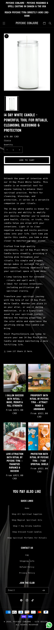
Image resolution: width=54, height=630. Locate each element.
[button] (4, 23)
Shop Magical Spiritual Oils (27, 520)
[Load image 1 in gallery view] (12, 103)
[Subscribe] (43, 590)
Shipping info (27, 561)
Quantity (8, 145)
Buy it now (27, 169)
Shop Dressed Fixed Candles (27, 532)
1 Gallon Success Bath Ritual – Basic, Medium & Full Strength (15, 400)
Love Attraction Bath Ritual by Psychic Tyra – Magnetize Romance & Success (14, 462)
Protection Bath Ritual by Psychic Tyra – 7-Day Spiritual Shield (39, 459)
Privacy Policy (27, 573)
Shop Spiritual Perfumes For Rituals (27, 538)
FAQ (27, 555)
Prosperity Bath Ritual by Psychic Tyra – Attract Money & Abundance (39, 402)
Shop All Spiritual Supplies (27, 514)
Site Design (41, 622)
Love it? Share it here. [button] (20, 351)
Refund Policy (27, 567)
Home (27, 508)
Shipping (7, 140)
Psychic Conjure (22, 622)
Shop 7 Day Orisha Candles (27, 526)
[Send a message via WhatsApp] (49, 625)
